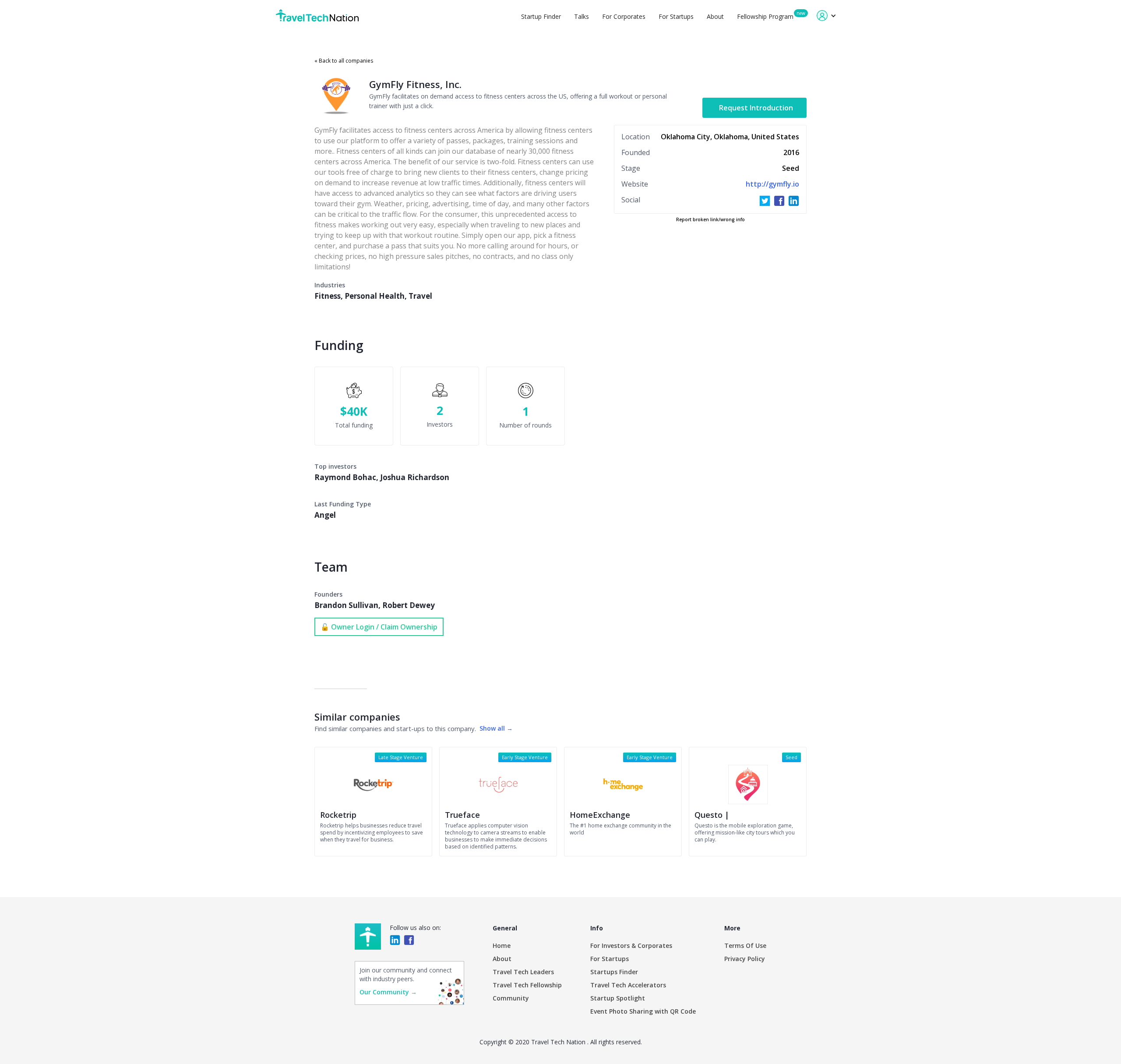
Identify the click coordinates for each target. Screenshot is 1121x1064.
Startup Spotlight (617, 998)
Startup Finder (541, 16)
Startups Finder (614, 972)
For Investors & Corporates (631, 945)
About (715, 16)
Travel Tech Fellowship (527, 985)
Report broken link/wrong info (710, 219)
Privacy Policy (744, 958)
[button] (826, 15)
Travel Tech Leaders (523, 972)
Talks (581, 16)
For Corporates (623, 16)
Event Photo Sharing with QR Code (643, 1011)
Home (502, 945)
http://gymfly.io (772, 184)
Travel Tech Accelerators (628, 985)
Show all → (496, 728)
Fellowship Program (765, 16)
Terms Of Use (745, 945)
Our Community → (388, 992)
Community (511, 998)
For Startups (676, 16)
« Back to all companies (343, 60)
